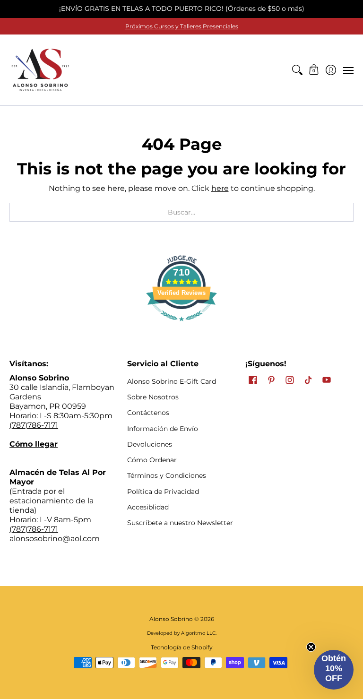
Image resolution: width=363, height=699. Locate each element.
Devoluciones (149, 444)
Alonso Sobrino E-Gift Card (171, 381)
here (220, 188)
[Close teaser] (311, 647)
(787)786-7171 (33, 425)
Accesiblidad (148, 507)
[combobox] (181, 212)
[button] (314, 70)
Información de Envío (162, 428)
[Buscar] (297, 70)
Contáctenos (148, 412)
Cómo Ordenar (152, 460)
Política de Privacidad (163, 491)
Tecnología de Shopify (182, 647)
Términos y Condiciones (166, 475)
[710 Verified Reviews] (181, 325)
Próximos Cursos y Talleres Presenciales (181, 26)
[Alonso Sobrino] (40, 70)
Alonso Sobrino (171, 618)
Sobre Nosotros (153, 397)
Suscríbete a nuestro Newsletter (180, 522)
